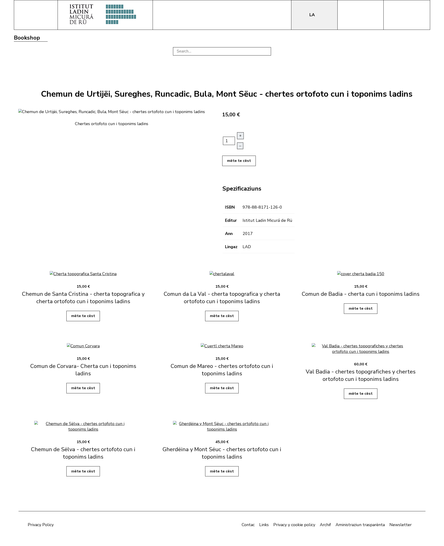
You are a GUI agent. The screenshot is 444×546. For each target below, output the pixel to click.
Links (264, 524)
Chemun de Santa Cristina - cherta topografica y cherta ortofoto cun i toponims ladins (83, 297)
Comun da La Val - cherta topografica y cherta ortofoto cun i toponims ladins (222, 297)
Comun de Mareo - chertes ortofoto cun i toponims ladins (222, 369)
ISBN (230, 207)
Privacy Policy (41, 524)
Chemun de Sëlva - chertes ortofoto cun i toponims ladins (83, 453)
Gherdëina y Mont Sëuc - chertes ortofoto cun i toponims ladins (222, 453)
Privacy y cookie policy (294, 524)
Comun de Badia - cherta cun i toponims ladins (360, 294)
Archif (325, 524)
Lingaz (231, 247)
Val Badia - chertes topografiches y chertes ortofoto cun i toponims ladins (361, 375)
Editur (231, 220)
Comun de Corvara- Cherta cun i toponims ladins (83, 369)
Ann (229, 233)
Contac (248, 524)
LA (312, 15)
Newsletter (400, 524)
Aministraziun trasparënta (360, 524)
